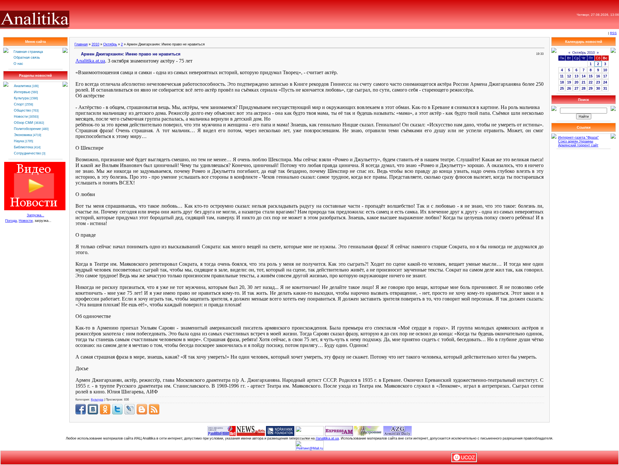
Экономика (23, 135)
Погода (11, 221)
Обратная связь (27, 57)
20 (576, 82)
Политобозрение (27, 129)
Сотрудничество (27, 153)
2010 (95, 44)
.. (90, 61)
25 (562, 88)
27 (576, 88)
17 (605, 76)
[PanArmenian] (221, 430)
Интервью (22, 92)
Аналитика (22, 86)
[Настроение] (368, 430)
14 (583, 76)
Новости (21, 116)
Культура (21, 98)
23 (598, 82)
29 (591, 88)
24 (605, 82)
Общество (22, 110)
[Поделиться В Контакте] (93, 409)
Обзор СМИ (23, 122)
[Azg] (397, 430)
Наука (19, 141)
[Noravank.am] (280, 430)
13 (576, 76)
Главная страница (28, 52)
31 (605, 88)
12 (569, 76)
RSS (613, 33)
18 (562, 82)
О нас (18, 63)
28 (583, 88)
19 (569, 82)
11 (562, 76)
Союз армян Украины (575, 141)
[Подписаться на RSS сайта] (154, 409)
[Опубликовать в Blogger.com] (142, 409)
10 (605, 70)
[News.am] (251, 430)
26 (569, 88)
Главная (81, 44)
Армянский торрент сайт (578, 145)
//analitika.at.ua (327, 438)
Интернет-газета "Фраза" (578, 137)
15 (591, 76)
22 (591, 82)
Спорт (19, 104)
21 (583, 82)
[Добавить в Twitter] (117, 409)
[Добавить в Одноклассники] (105, 409)
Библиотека (23, 147)
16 (598, 76)
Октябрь (110, 44)
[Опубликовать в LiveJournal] (129, 409)
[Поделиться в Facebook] (80, 409)
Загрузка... (35, 215)
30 (598, 88)
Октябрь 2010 (583, 52)
